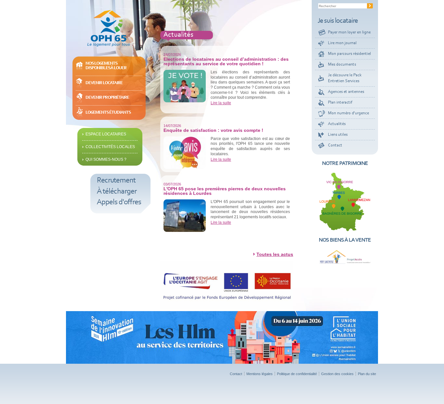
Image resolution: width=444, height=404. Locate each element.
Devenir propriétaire (107, 97)
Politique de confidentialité (297, 374)
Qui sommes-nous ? (105, 159)
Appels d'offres (119, 202)
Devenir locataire (104, 83)
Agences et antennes (346, 92)
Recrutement (116, 180)
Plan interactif (340, 102)
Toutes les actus (274, 254)
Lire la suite (221, 103)
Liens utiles (337, 135)
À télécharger (117, 192)
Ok (370, 5)
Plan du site (367, 374)
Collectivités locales (110, 147)
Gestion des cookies (337, 374)
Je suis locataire (338, 21)
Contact (335, 145)
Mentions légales (259, 374)
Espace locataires (105, 134)
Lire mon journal (342, 43)
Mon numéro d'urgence (348, 113)
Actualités (337, 124)
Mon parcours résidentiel (349, 54)
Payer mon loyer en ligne (349, 32)
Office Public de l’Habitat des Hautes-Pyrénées (108, 28)
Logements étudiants (108, 112)
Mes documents (342, 64)
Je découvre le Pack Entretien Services (344, 78)
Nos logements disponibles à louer (105, 65)
